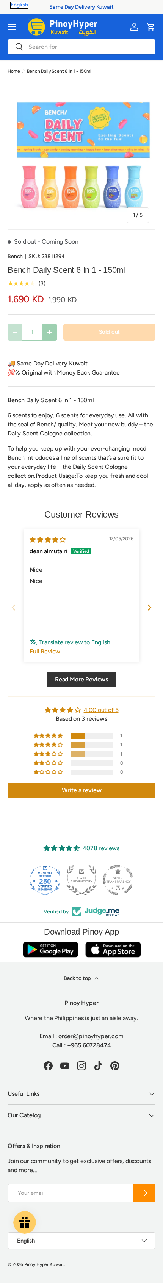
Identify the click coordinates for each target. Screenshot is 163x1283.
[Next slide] (149, 607)
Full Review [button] (45, 651)
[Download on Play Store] (50, 949)
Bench (15, 256)
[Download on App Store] (113, 949)
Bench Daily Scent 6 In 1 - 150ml (59, 71)
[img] (48, 539)
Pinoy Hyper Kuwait (44, 1264)
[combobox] (81, 46)
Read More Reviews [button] (81, 679)
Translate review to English (74, 642)
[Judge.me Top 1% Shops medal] (118, 880)
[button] (151, 27)
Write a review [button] (82, 790)
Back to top (78, 978)
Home (14, 71)
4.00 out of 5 (101, 710)
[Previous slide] (14, 607)
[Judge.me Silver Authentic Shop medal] (45, 880)
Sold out (109, 331)
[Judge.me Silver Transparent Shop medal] (81, 880)
